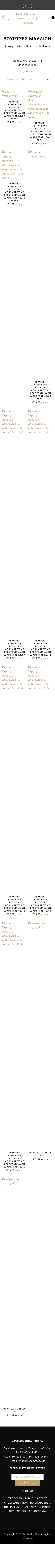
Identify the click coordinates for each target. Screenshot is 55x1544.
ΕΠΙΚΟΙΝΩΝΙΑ (37, 1511)
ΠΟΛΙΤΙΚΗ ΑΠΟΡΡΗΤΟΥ (36, 1507)
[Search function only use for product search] (45, 18)
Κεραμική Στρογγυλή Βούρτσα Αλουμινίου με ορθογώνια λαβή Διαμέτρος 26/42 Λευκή (40, 131)
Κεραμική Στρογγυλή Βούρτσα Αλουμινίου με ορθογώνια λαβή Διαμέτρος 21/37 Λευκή (14, 110)
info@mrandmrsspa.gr (31, 1460)
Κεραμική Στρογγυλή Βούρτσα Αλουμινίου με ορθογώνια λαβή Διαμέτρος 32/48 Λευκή (14, 192)
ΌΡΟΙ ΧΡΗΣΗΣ (18, 1511)
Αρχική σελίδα (13, 46)
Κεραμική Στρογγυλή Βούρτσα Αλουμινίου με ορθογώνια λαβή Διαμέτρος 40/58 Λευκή (40, 390)
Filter (28, 71)
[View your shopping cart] (50, 18)
